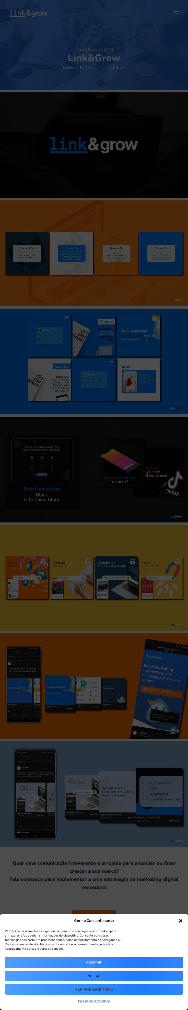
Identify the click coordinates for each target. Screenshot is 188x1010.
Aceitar (94, 962)
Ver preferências (94, 989)
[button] (180, 920)
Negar (94, 976)
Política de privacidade (94, 1001)
